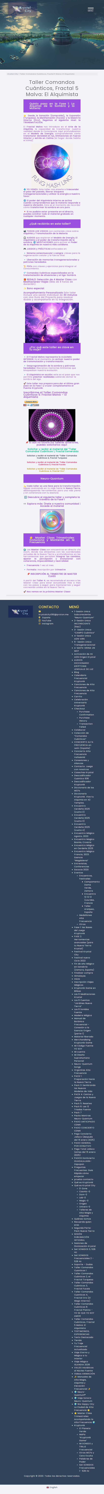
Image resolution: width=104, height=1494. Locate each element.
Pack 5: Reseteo (83, 1103)
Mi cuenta (79, 1051)
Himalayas (80, 975)
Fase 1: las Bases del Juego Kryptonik (83, 930)
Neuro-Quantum (52, 478)
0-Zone (83, 1188)
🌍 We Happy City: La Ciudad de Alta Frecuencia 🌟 (84, 1407)
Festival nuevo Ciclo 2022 (82, 959)
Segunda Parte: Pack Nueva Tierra (84, 1229)
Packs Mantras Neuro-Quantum (83, 1117)
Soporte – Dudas (83, 1264)
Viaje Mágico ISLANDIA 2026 (82, 1363)
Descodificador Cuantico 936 (82, 777)
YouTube (46, 620)
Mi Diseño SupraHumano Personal (82, 1057)
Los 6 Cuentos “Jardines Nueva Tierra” (83, 1003)
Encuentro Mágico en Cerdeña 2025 (84, 847)
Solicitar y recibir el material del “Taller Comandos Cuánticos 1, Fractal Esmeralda (52, 450)
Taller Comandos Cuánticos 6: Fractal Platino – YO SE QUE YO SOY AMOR (84, 1309)
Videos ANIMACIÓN (84, 1373)
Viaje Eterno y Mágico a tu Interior (82, 1355)
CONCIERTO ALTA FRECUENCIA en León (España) (83, 745)
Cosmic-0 (84, 1191)
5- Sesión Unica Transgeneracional (84, 643)
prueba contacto (83, 1179)
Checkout (79, 708)
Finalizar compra (83, 972)
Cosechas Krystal (84, 772)
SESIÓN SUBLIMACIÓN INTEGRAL (81, 1237)
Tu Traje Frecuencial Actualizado (80, 1346)
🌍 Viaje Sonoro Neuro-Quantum (83, 1400)
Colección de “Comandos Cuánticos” (81, 735)
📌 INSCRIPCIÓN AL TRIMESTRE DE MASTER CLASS (52, 575)
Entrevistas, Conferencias (81, 865)
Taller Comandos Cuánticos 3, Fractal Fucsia (83, 1285)
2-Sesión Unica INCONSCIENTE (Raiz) (82, 623)
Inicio (77, 978)
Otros (82, 924)
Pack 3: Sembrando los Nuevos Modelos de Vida (85, 1088)
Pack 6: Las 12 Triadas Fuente (82, 1108)
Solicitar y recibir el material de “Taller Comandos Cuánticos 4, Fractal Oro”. (52, 470)
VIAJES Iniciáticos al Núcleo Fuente (84, 1369)
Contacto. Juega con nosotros (83, 768)
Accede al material (52, 506)
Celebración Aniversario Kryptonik (81, 702)
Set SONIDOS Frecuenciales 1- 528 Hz (87, 1467)
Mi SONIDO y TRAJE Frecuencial (86, 1446)
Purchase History (84, 719)
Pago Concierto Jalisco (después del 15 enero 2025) (84, 1136)
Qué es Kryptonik (83, 1182)
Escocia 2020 (81, 869)
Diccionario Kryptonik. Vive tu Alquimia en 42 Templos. (84, 798)
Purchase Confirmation (86, 713)
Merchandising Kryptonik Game (83, 1041)
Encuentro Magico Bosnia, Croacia (84, 841)
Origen (83, 1203)
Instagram (47, 623)
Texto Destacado (83, 1337)
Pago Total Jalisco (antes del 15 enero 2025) (85, 1152)
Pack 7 (78, 1112)
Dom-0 (83, 1194)
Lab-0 (82, 1197)
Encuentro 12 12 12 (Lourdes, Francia (90, 898)
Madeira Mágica (83, 1015)
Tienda (78, 1340)
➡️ (52, 498)
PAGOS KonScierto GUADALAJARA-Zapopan (84, 1161)
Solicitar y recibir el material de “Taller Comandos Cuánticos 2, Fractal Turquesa (52, 456)
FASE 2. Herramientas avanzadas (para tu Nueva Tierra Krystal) (83, 942)
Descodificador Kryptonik (82, 783)
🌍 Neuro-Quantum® (80, 1393)
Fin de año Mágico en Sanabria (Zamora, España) (84, 966)
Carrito (78, 696)
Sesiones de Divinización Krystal (85, 1245)
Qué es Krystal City (84, 1185)
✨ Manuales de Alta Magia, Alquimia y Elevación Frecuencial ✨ (82, 1382)
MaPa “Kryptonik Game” (85, 1437)
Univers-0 (84, 1206)
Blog (76, 672)
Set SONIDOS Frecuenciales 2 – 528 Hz (84, 1258)
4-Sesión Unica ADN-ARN (82, 637)
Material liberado (83, 1036)
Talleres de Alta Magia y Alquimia (86, 1212)
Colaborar (80, 729)
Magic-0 (84, 1200)
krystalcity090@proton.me (54, 614)
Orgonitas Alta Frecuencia (82, 1072)
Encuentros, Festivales (85, 877)
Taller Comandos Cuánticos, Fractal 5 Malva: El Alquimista (84, 1324)
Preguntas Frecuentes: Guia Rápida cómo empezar (83, 1172)
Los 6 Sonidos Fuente (81, 1011)
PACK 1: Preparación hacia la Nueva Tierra (84, 1079)
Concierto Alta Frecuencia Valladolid (82, 754)
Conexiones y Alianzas (81, 762)
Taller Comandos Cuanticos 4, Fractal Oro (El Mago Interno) (83, 1296)
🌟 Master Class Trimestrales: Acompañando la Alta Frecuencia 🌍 (84, 1418)
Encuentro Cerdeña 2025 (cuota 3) (82, 817)
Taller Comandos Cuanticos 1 (83, 1269)
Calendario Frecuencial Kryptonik (80, 678)
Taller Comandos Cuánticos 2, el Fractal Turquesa (83, 1276)
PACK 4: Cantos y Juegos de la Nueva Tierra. (85, 1097)
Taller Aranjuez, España (89, 909)
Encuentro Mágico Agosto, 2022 (84, 835)
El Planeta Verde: (84, 1430)
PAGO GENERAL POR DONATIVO (82, 1144)
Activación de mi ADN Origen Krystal (85, 655)
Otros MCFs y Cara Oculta (86, 1454)
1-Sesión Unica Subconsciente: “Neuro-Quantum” (84, 614)
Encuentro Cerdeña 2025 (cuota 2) (82, 808)
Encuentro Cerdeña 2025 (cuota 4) (82, 827)
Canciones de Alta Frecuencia (84, 686)
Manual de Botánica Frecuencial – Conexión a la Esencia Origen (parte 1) (82, 1026)
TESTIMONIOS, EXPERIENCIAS (82, 1333)
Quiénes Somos (82, 1218)
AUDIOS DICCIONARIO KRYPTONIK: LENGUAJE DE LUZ (83, 665)
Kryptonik (79, 1425)
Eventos (78, 872)
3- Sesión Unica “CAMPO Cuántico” (84, 631)
